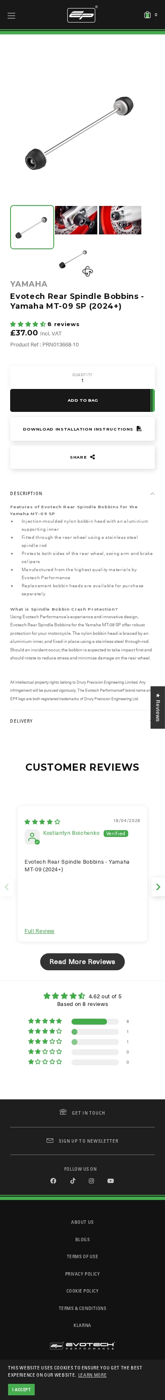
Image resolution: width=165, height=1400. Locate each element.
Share (79, 457)
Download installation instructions (79, 429)
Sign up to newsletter (88, 1141)
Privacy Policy (82, 1273)
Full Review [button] (40, 931)
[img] (42, 821)
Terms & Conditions (83, 1308)
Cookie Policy (82, 1290)
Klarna (82, 1325)
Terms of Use (82, 1256)
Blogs (82, 1239)
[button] (28, 324)
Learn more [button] (92, 1374)
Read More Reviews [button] (82, 962)
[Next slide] (158, 886)
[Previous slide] (7, 886)
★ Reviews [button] (158, 707)
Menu (11, 15)
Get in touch (88, 1112)
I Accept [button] (21, 1389)
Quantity (82, 374)
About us (82, 1222)
